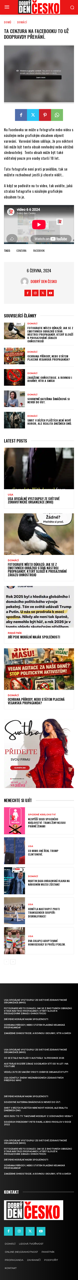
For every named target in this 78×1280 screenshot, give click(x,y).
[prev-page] (6, 961)
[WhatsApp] (57, 115)
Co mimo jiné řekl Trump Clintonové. (43, 852)
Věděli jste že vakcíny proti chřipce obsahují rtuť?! (36, 1072)
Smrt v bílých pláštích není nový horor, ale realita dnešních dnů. (49, 422)
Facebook (39, 250)
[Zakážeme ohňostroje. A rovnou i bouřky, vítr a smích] (14, 377)
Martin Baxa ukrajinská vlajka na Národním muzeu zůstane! (49, 882)
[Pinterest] (45, 115)
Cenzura (21, 250)
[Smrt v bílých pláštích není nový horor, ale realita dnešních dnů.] (14, 420)
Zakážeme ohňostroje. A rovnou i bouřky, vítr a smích (49, 379)
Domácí (22, 22)
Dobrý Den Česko (44, 281)
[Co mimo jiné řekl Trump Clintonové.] (14, 850)
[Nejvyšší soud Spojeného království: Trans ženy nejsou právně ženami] (14, 820)
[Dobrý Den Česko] (26, 281)
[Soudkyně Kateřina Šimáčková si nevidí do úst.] (14, 398)
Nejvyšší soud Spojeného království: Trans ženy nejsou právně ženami (47, 822)
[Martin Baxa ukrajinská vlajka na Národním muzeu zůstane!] (14, 880)
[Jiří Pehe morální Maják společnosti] (39, 607)
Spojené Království (42, 815)
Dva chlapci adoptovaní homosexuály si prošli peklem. (46, 942)
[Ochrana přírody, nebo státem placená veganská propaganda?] (14, 356)
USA (10, 495)
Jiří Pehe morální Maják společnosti (34, 637)
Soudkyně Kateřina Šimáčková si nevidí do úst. (48, 400)
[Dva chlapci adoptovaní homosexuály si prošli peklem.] (14, 940)
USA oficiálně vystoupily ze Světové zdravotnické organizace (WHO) (34, 500)
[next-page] (12, 961)
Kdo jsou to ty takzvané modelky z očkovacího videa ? (38, 1116)
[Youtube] (50, 293)
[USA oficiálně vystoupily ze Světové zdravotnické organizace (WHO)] (39, 468)
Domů (7, 22)
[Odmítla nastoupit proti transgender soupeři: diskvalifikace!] (14, 910)
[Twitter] (33, 115)
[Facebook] (21, 115)
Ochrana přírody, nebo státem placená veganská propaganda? (48, 358)
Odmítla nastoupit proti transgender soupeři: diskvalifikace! (44, 912)
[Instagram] (35, 293)
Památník (15, 633)
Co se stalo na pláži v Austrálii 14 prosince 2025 (34, 1058)
